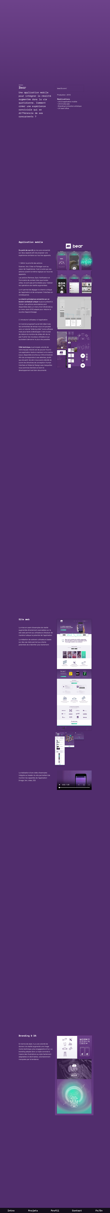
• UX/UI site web (63, 104)
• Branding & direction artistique (69, 106)
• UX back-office (63, 108)
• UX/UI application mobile (67, 101)
